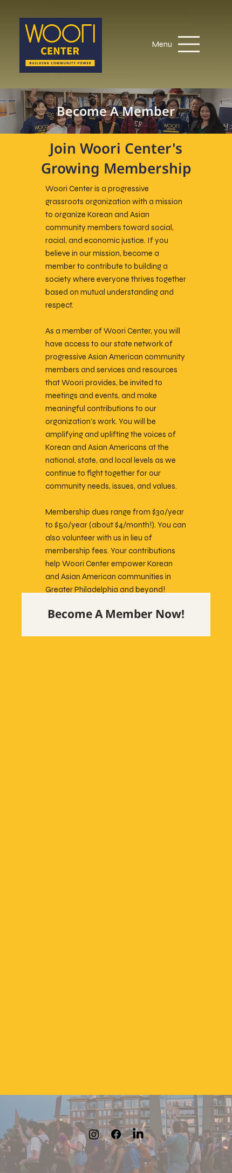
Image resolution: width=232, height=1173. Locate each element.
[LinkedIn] (138, 1134)
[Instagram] (93, 1134)
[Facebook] (116, 1134)
